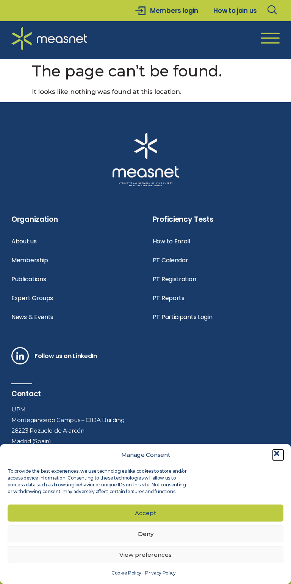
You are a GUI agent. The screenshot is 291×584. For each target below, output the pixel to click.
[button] (278, 455)
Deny (145, 533)
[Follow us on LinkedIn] (20, 355)
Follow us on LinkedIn (65, 356)
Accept (145, 513)
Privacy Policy (160, 573)
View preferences (145, 554)
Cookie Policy (126, 573)
